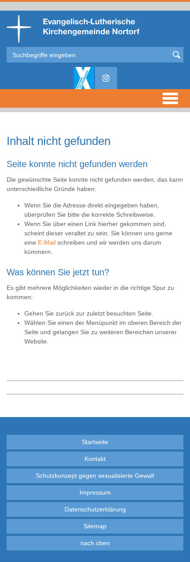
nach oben (95, 542)
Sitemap (95, 526)
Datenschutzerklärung (95, 509)
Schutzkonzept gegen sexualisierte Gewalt (95, 475)
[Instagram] (106, 78)
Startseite (95, 441)
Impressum (95, 492)
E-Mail (47, 242)
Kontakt (95, 458)
